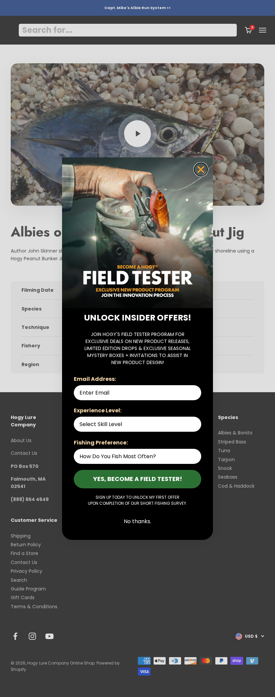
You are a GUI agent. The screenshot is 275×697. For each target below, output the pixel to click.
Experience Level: (97, 410)
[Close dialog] (201, 169)
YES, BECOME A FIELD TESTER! (137, 479)
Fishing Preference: (101, 442)
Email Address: (95, 379)
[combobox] (135, 424)
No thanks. (137, 521)
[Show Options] (194, 424)
